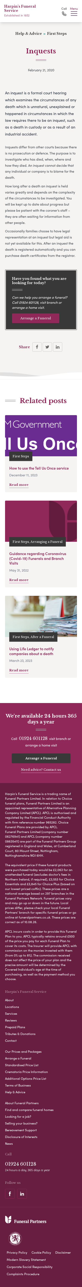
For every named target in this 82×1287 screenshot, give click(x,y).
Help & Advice (15, 1092)
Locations (12, 1006)
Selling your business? (21, 1123)
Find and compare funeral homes (29, 1109)
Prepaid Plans (15, 1027)
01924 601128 (28, 302)
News (9, 1143)
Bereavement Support (21, 1130)
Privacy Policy (17, 1252)
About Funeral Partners (22, 1103)
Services (11, 1013)
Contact (11, 1040)
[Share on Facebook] (37, 347)
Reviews (11, 1020)
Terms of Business (18, 1085)
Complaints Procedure (23, 1274)
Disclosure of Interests (21, 1136)
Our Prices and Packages (23, 1051)
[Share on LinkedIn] (57, 347)
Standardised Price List (21, 1065)
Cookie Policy (41, 1252)
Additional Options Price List (25, 1078)
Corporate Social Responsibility (30, 1266)
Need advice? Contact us (41, 770)
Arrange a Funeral (35, 318)
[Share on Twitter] (47, 347)
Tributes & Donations (20, 1033)
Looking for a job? (18, 1116)
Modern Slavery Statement (26, 1259)
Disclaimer (63, 1252)
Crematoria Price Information (26, 1071)
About (9, 1000)
